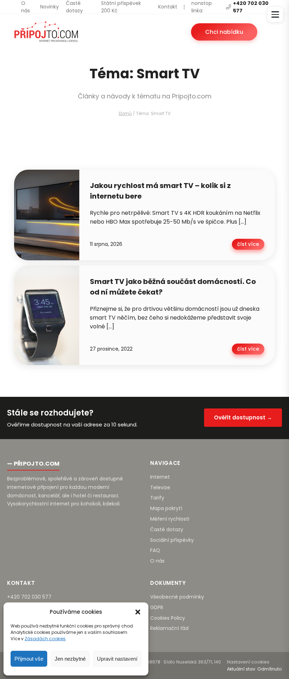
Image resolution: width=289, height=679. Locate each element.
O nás (25, 7)
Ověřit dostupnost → (243, 417)
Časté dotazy (74, 7)
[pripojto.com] (46, 31)
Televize (160, 487)
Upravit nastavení (117, 659)
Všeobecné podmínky (177, 596)
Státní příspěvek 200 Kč (121, 7)
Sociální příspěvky (172, 540)
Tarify (157, 497)
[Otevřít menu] (275, 14)
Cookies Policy (167, 618)
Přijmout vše (28, 659)
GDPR (156, 607)
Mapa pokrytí (166, 508)
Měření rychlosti (169, 518)
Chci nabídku (224, 32)
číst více (248, 244)
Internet (160, 476)
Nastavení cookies (248, 662)
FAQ (155, 550)
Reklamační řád (169, 628)
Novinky (49, 6)
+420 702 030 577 (29, 596)
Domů (125, 113)
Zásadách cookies (45, 639)
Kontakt (167, 6)
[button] (137, 612)
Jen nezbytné (70, 659)
